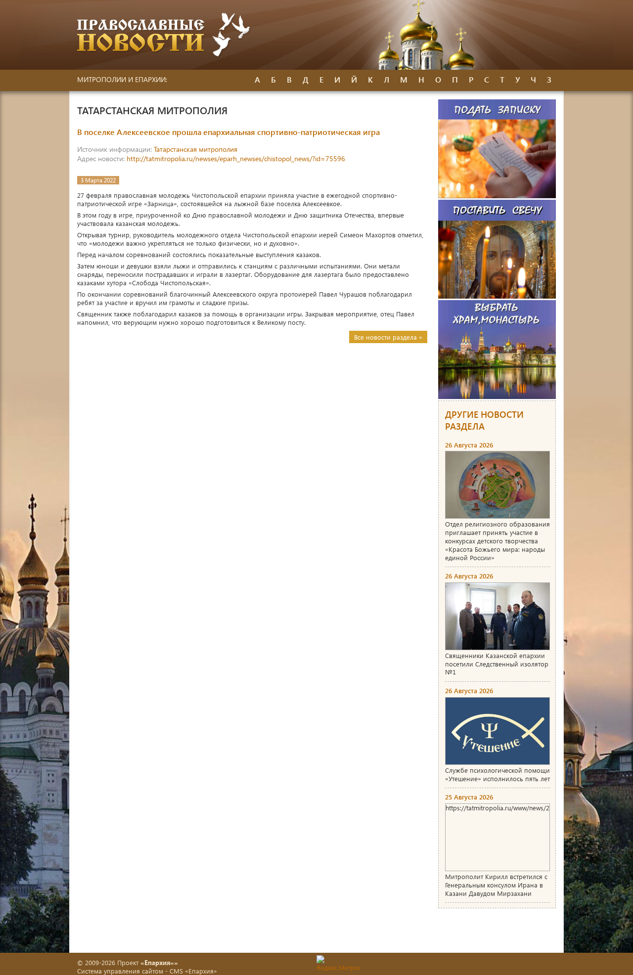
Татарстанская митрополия (195, 149)
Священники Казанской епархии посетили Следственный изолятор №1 (496, 663)
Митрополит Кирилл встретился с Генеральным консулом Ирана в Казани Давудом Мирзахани (496, 884)
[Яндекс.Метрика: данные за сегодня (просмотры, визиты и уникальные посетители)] (338, 963)
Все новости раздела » (388, 337)
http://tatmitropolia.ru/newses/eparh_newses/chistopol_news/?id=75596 (236, 158)
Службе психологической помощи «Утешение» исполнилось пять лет (497, 774)
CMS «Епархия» (193, 971)
